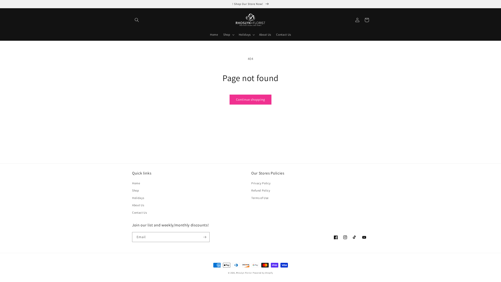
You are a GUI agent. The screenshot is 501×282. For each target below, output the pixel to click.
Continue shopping (250, 99)
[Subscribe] (204, 237)
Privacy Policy (260, 183)
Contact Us (139, 212)
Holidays (138, 198)
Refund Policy (260, 190)
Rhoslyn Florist (244, 272)
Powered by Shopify (263, 272)
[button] (136, 20)
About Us (138, 205)
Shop (135, 190)
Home (136, 183)
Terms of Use (260, 198)
